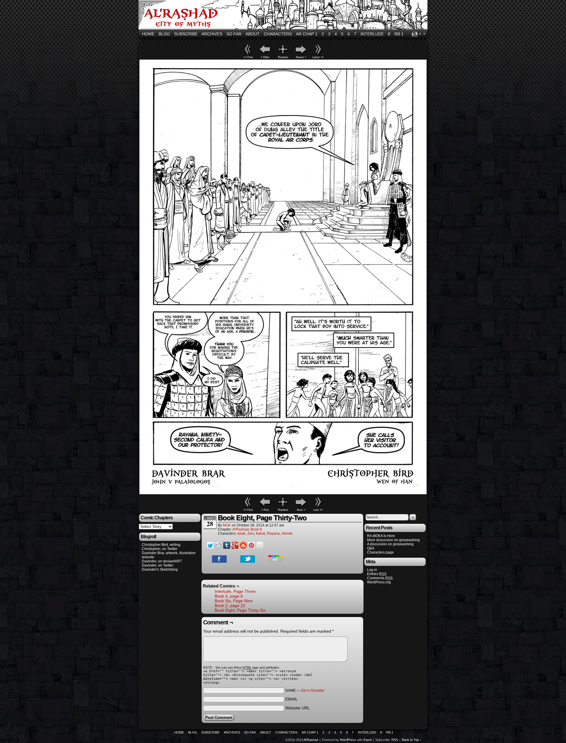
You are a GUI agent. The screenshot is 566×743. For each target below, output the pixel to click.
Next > (301, 509)
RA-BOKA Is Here (381, 536)
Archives (212, 34)
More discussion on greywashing (393, 540)
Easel (367, 740)
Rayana (273, 533)
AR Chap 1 (306, 34)
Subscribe (186, 34)
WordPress (348, 740)
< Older (265, 57)
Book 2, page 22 (230, 605)
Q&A (370, 548)
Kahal (260, 533)
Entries (376, 574)
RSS (414, 34)
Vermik (287, 533)
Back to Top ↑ (412, 740)
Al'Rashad (284, 15)
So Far (233, 34)
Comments (380, 578)
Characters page (380, 552)
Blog (164, 34)
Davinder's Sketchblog (160, 569)
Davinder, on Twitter (157, 565)
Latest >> (318, 57)
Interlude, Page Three (235, 591)
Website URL (297, 708)
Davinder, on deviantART (162, 561)
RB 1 (399, 34)
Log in (372, 570)
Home (148, 34)
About (253, 34)
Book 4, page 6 (229, 596)
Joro (250, 533)
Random (283, 57)
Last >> (318, 509)
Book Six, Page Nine (234, 600)
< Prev (265, 509)
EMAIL (291, 699)
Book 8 (256, 529)
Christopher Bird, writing (161, 545)
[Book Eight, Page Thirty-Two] (283, 492)
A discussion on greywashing (390, 544)
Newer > (301, 57)
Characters (278, 34)
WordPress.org (379, 582)
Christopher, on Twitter (159, 549)
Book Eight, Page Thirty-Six (240, 610)
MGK (227, 525)
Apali (241, 533)
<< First (248, 57)
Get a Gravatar (312, 690)
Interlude (372, 34)
